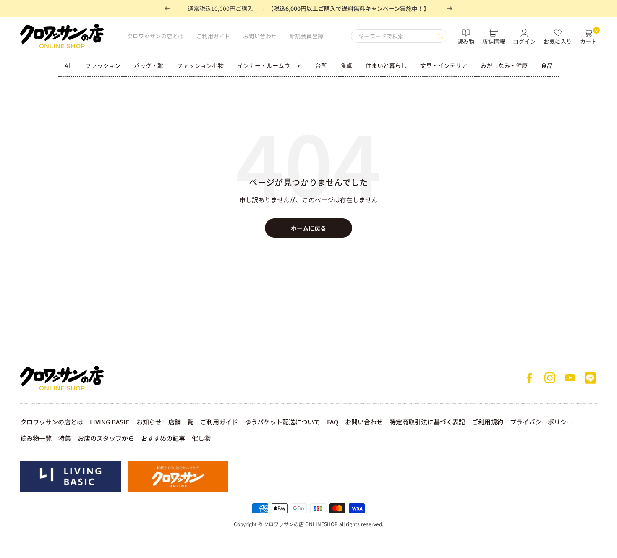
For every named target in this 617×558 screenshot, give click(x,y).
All (68, 65)
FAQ (332, 421)
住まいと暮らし (386, 65)
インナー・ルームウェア (269, 65)
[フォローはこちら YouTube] (570, 378)
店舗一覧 (180, 421)
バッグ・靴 (148, 65)
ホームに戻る (308, 228)
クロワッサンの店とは (155, 36)
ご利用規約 (487, 421)
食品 (547, 65)
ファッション (102, 65)
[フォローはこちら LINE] (590, 378)
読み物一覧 (36, 438)
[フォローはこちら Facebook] (529, 378)
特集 (64, 438)
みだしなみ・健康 (504, 65)
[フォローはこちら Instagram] (550, 378)
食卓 (346, 65)
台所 (321, 65)
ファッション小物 (200, 65)
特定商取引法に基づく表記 (427, 421)
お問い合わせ (260, 36)
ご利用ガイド (213, 36)
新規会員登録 (307, 36)
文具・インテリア (443, 65)
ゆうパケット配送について (282, 421)
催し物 (201, 438)
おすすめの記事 (163, 438)
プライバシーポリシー (541, 421)
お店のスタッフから (106, 438)
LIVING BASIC (110, 421)
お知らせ (149, 421)
